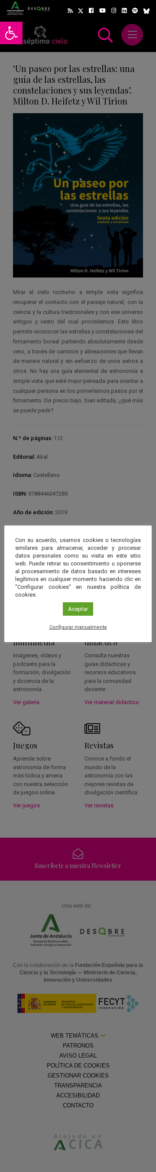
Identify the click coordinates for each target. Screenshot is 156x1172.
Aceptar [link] (78, 609)
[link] (11, 33)
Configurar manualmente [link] (78, 627)
